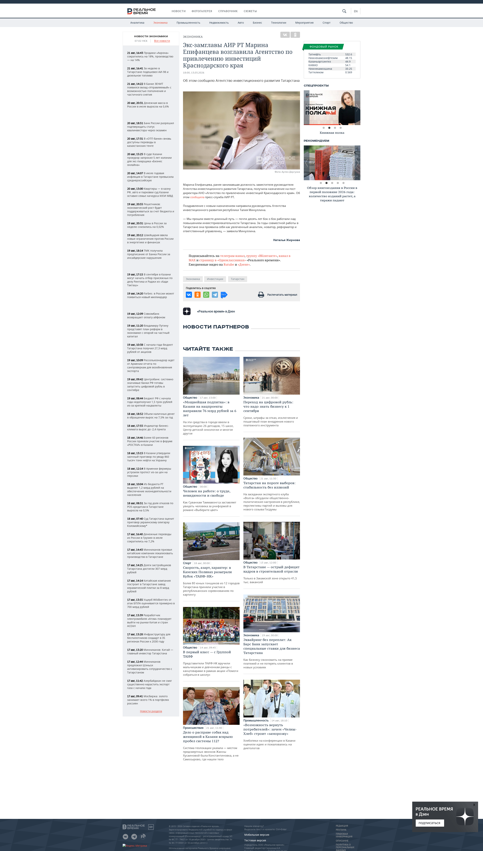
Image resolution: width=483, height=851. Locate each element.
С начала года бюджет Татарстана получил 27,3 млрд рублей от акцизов (150, 348)
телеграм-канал (232, 256)
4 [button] (340, 128)
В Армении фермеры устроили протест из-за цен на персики (149, 472)
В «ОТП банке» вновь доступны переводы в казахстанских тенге (149, 142)
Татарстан (237, 279)
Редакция (342, 826)
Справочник (228, 11)
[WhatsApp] (206, 295)
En (356, 11)
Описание (342, 840)
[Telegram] (215, 295)
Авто (241, 22)
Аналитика (137, 22)
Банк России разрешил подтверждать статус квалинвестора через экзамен (150, 126)
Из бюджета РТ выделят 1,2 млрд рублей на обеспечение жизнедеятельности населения (149, 489)
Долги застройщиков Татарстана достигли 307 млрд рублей (149, 568)
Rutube (229, 264)
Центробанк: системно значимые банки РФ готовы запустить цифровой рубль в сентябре (150, 384)
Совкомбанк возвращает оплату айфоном (146, 315)
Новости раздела (151, 711)
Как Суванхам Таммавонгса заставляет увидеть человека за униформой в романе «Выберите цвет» (209, 500)
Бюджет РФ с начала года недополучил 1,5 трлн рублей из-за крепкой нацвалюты (149, 402)
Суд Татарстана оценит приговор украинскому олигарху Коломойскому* (150, 522)
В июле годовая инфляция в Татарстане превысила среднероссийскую (150, 176)
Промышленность (188, 22)
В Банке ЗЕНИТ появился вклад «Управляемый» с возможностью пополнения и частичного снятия (149, 89)
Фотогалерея (202, 11)
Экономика (160, 22)
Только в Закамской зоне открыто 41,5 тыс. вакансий (271, 574)
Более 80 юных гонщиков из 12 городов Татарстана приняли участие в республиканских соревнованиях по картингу (211, 580)
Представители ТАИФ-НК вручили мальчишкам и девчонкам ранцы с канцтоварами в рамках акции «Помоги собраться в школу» (210, 663)
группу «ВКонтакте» (261, 256)
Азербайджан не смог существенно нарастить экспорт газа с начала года (149, 684)
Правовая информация (344, 835)
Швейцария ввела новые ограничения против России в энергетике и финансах (150, 238)
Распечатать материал (282, 294)
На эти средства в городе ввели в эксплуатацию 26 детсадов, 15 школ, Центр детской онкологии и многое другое (209, 417)
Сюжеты (250, 11)
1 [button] (323, 128)
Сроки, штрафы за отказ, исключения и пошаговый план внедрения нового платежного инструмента (270, 413)
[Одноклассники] (295, 35)
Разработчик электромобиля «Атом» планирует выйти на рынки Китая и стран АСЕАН (149, 620)
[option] (332, 107)
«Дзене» (244, 264)
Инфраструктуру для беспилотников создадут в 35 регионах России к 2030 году (148, 637)
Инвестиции (215, 279)
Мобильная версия (256, 834)
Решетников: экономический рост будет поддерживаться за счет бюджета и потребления (150, 209)
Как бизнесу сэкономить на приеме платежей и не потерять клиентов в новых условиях (271, 653)
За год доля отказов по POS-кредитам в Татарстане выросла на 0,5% (150, 506)
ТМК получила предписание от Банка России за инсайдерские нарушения (148, 254)
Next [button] (357, 107)
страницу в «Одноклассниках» (222, 260)
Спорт (327, 22)
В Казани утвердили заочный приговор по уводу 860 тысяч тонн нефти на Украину (148, 456)
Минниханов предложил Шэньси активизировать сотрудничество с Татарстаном (149, 667)
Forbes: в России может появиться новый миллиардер (150, 295)
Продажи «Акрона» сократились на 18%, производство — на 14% (150, 56)
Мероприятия (304, 22)
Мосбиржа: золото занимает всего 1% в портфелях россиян (148, 699)
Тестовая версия (255, 840)
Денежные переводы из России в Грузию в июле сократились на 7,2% (149, 537)
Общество (346, 22)
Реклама (341, 830)
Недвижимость (219, 22)
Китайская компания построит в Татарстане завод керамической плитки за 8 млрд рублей (149, 586)
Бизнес (257, 22)
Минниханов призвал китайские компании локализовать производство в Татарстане (150, 553)
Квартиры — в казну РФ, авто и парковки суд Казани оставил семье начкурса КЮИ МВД (150, 192)
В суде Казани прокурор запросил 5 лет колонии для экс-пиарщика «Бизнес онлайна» (149, 159)
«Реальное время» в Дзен (216, 311)
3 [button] (335, 128)
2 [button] (329, 128)
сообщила (197, 197)
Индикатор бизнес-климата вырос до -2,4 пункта (148, 427)
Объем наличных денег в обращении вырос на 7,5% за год (151, 415)
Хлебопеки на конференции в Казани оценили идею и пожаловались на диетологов (270, 736)
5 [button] (343, 183)
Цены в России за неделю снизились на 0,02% (147, 225)
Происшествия (193, 728)
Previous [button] (306, 107)
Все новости (162, 40)
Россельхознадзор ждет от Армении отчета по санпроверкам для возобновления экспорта (151, 365)
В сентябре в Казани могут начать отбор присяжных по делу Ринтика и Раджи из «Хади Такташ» (149, 280)
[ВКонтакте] (285, 35)
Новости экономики (151, 36)
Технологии (278, 22)
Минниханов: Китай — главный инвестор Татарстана (150, 651)
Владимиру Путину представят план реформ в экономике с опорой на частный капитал (148, 331)
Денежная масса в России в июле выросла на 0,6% (148, 104)
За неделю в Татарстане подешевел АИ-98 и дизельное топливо (147, 71)
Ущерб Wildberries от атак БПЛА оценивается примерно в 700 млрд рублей (151, 603)
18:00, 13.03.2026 (193, 72)
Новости (179, 11)
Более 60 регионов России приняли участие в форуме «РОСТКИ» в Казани (149, 441)
